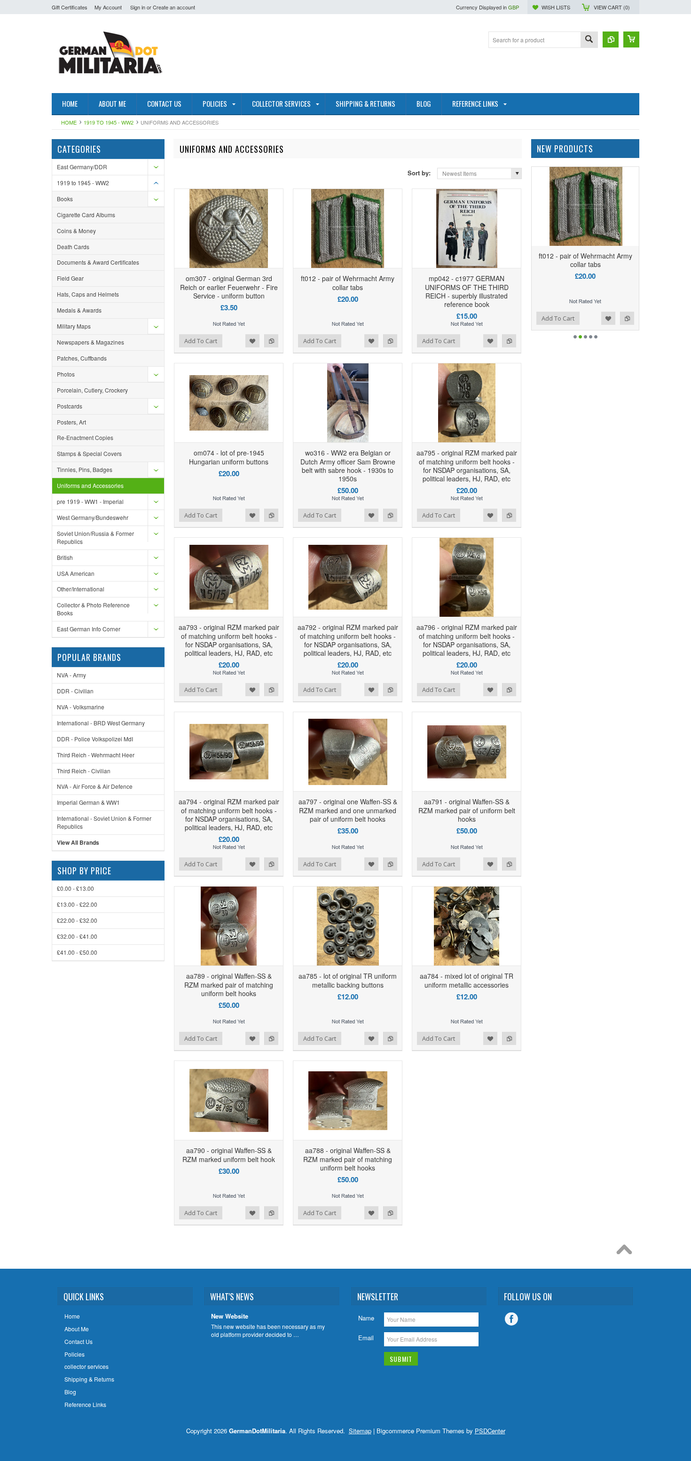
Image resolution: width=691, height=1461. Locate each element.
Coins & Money (76, 231)
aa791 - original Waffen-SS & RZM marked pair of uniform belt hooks (466, 810)
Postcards (69, 406)
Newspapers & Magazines (90, 342)
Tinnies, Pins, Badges (84, 469)
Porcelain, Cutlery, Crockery (92, 390)
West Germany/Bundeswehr (92, 517)
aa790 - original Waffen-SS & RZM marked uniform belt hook (228, 1154)
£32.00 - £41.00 (77, 936)
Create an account (174, 7)
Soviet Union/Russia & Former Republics (95, 537)
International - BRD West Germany (101, 723)
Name (366, 1317)
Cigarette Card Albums (86, 215)
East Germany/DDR (82, 167)
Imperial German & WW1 (88, 802)
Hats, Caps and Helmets (88, 294)
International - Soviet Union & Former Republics (104, 822)
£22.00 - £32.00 (77, 920)
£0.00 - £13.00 (75, 888)
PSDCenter (490, 1430)
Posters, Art (71, 422)
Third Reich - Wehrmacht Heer (95, 755)
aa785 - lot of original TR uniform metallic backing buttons (347, 980)
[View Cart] (631, 39)
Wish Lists (556, 7)
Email (366, 1337)
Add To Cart (200, 341)
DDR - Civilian (75, 691)
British (65, 557)
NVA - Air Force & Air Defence (95, 786)
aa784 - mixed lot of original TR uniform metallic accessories (466, 980)
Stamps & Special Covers (89, 453)
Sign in (137, 7)
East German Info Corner (88, 629)
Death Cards (73, 247)
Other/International (80, 589)
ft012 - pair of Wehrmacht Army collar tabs (347, 282)
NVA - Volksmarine (80, 707)
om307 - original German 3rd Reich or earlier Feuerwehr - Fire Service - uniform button (229, 287)
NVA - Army (71, 675)
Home (69, 122)
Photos (66, 374)
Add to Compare (271, 340)
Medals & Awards (79, 310)
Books (65, 199)
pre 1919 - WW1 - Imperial (90, 501)
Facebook (511, 1319)
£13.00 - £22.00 (77, 904)
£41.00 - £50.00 (77, 952)
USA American (75, 573)
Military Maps (74, 326)
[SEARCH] (589, 40)
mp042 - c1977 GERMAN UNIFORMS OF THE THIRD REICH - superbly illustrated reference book (467, 291)
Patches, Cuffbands (82, 358)
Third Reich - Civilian (83, 771)
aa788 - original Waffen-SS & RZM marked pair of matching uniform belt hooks (347, 1159)
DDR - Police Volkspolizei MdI (95, 739)
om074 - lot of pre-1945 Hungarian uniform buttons (228, 457)
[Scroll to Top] (626, 1251)
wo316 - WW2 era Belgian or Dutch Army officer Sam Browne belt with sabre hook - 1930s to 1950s (347, 465)
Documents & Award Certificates (98, 262)
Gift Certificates (69, 7)
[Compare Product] (611, 39)
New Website (229, 1316)
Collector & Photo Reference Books (93, 609)
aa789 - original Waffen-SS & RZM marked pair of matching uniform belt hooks (228, 984)
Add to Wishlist (252, 340)
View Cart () (612, 7)
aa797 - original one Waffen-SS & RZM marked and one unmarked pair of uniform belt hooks (347, 810)
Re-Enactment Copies (85, 437)
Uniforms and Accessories (90, 485)
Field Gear (70, 278)
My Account (108, 7)
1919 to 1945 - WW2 (108, 122)
